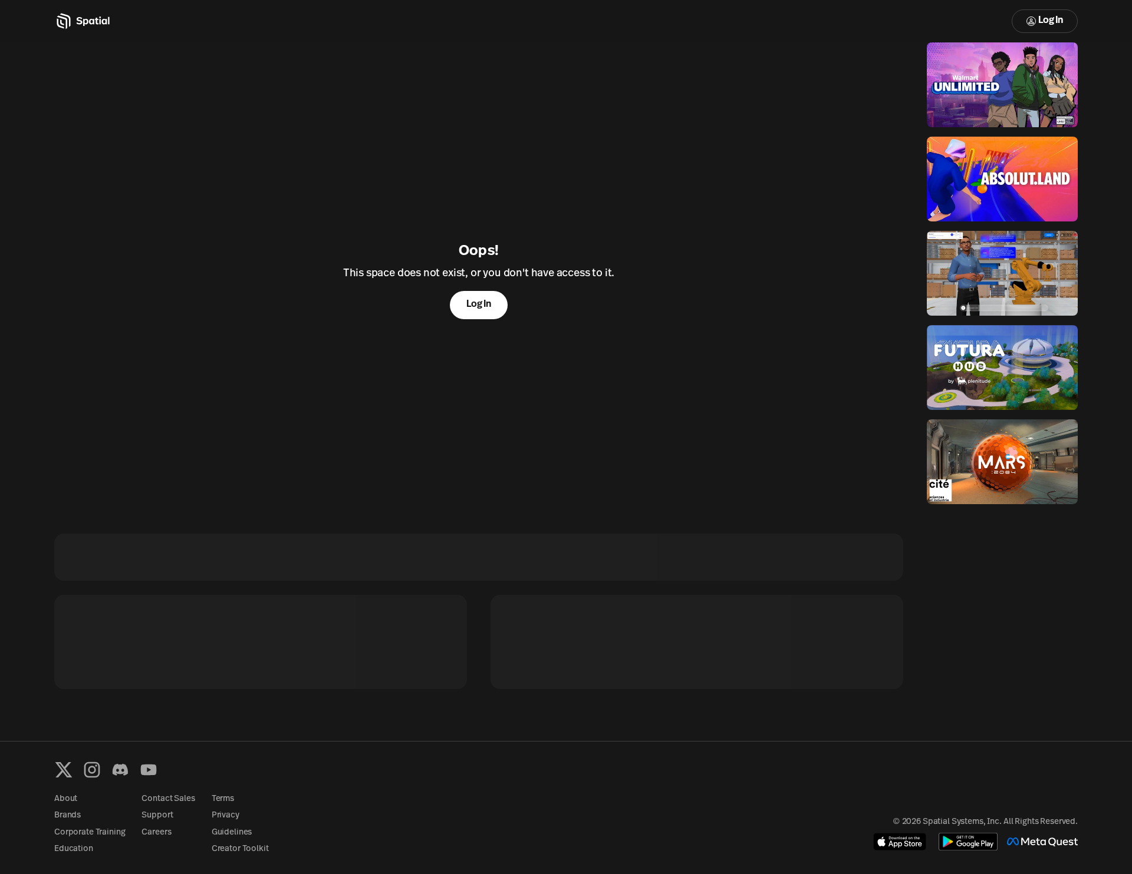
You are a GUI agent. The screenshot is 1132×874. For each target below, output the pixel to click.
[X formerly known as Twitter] (63, 769)
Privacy (225, 815)
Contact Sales (168, 798)
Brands (67, 815)
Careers (156, 832)
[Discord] (120, 769)
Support (157, 815)
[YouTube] (148, 769)
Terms (223, 798)
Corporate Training (89, 832)
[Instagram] (92, 769)
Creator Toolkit (240, 849)
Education (73, 849)
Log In (1050, 20)
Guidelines (232, 832)
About (65, 798)
